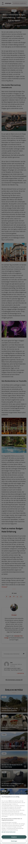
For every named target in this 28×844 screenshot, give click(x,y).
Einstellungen (14, 841)
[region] (14, 819)
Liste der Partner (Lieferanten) (8, 832)
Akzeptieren (14, 837)
